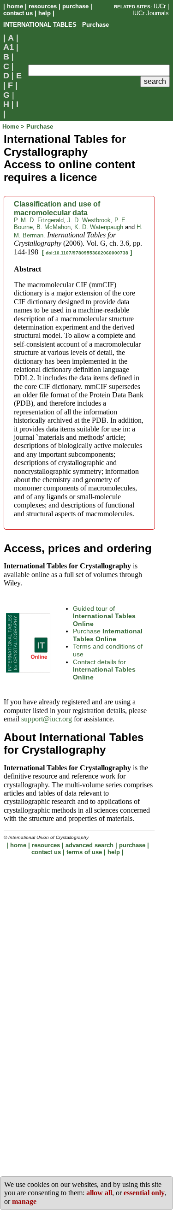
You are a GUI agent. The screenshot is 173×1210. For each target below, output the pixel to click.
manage (24, 1201)
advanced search (89, 845)
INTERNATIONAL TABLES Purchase (56, 24)
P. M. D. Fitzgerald (39, 220)
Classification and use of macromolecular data (57, 208)
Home (11, 126)
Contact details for (104, 669)
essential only (144, 1193)
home (15, 6)
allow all (99, 1193)
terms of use (84, 852)
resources (43, 6)
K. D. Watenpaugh (98, 227)
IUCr (160, 6)
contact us (18, 13)
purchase (75, 6)
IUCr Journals (150, 13)
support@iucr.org (46, 719)
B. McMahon (53, 227)
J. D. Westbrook (89, 220)
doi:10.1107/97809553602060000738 (87, 252)
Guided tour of (104, 616)
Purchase (108, 635)
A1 (8, 47)
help (44, 13)
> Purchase (37, 126)
